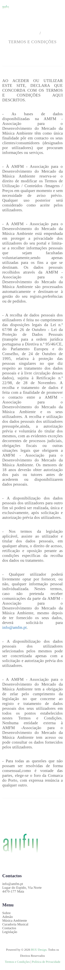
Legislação (9, 932)
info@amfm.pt (14, 627)
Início (31, 33)
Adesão (7, 917)
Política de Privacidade (46, 961)
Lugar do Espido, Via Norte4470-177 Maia (22, 889)
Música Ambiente (14, 920)
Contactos (9, 928)
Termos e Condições (17, 961)
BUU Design (39, 949)
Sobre (6, 913)
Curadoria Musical (15, 924)
